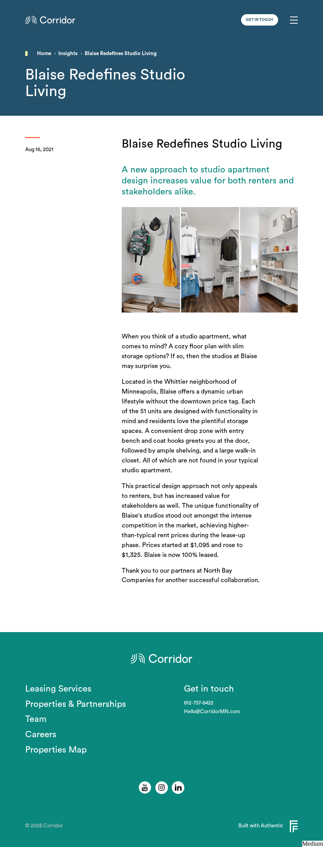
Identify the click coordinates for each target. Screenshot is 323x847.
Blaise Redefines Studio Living (121, 53)
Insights (68, 53)
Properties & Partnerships (75, 704)
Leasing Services (58, 688)
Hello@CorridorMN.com (212, 711)
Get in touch (259, 20)
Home (44, 53)
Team (35, 719)
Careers (40, 734)
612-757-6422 (198, 703)
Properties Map (56, 749)
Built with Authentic (260, 825)
